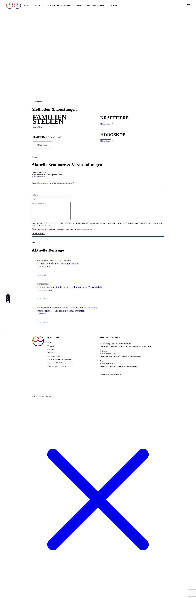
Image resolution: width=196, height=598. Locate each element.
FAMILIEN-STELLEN (51, 119)
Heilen (65, 307)
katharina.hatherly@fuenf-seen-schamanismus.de (123, 356)
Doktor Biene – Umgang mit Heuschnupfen (61, 310)
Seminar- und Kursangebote (60, 5)
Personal (54, 260)
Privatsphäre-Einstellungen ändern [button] (59, 359)
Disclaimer (51, 353)
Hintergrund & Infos (95, 5)
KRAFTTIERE (114, 117)
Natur (72, 307)
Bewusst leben (43, 260)
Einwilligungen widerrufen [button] (56, 366)
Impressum (51, 349)
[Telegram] (109, 380)
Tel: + (108, 354)
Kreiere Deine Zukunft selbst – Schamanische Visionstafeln (69, 287)
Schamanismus (66, 260)
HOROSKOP (112, 134)
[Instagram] (103, 380)
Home (26, 5)
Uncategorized (43, 284)
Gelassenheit (56, 307)
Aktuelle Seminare (38, 177)
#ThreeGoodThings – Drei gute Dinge (58, 263)
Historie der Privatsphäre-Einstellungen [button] (60, 363)
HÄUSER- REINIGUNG (47, 137)
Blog (79, 5)
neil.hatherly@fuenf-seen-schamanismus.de (121, 366)
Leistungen (38, 5)
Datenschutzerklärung (54, 356)
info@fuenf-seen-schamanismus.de (118, 344)
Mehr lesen (41, 275)
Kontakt (114, 5)
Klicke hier (119, 346)
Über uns (50, 346)
